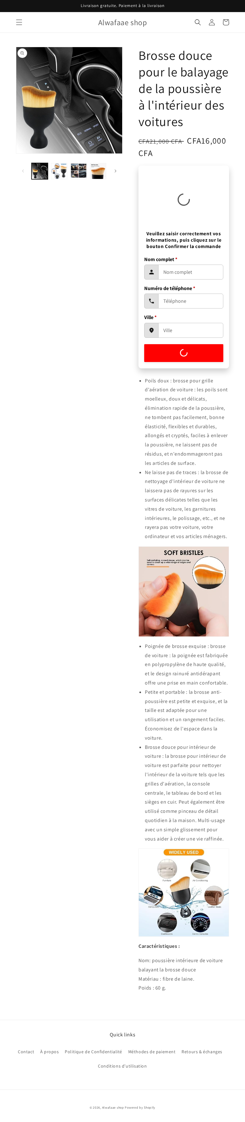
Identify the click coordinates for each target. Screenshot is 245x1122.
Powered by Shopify (140, 1107)
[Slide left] (23, 171)
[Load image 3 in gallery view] (79, 171)
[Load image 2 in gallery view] (59, 171)
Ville (150, 317)
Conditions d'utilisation (122, 1066)
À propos (49, 1052)
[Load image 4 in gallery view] (98, 171)
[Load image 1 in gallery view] (40, 171)
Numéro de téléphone (169, 288)
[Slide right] (115, 171)
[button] (19, 22)
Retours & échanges (202, 1052)
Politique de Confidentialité (93, 1052)
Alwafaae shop (113, 1107)
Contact (26, 1052)
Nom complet (160, 259)
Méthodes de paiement (152, 1052)
